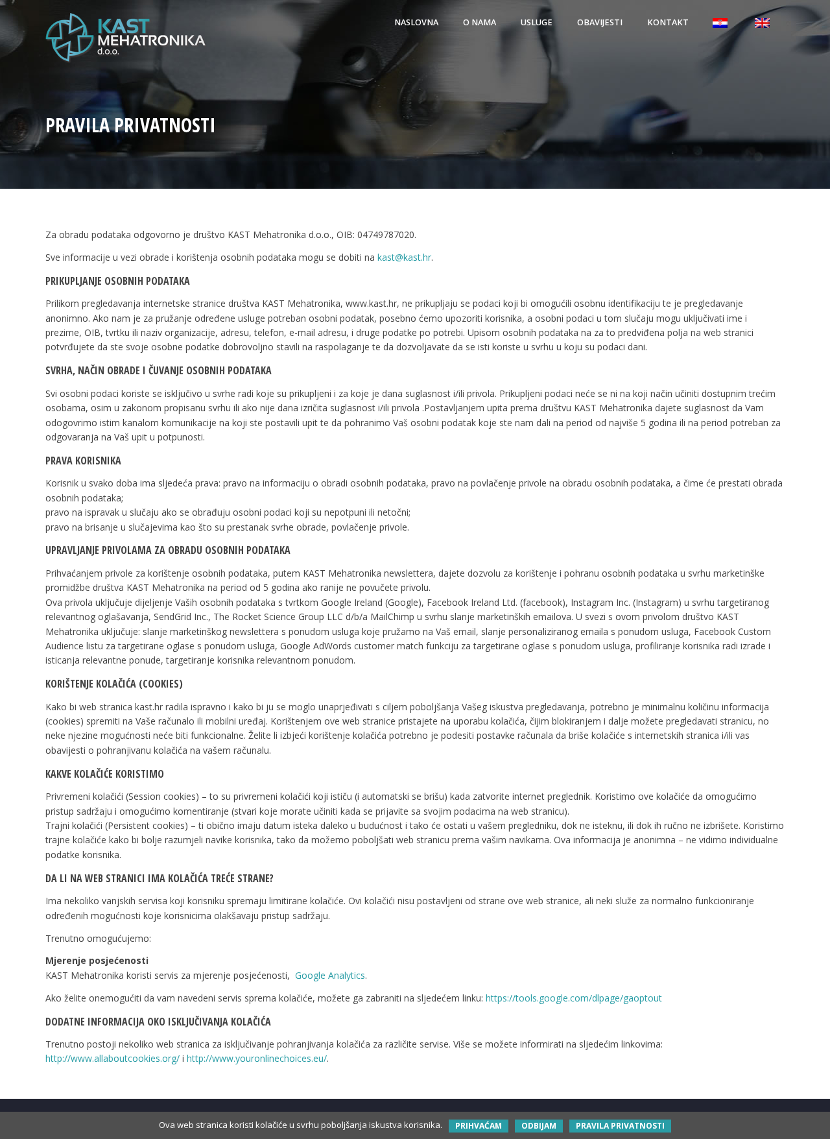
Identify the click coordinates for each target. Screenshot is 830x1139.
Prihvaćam (478, 1125)
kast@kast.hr (404, 257)
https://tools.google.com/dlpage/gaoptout (574, 998)
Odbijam (538, 1125)
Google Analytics (330, 975)
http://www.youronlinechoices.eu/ (257, 1058)
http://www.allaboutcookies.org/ (112, 1058)
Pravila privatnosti (620, 1125)
